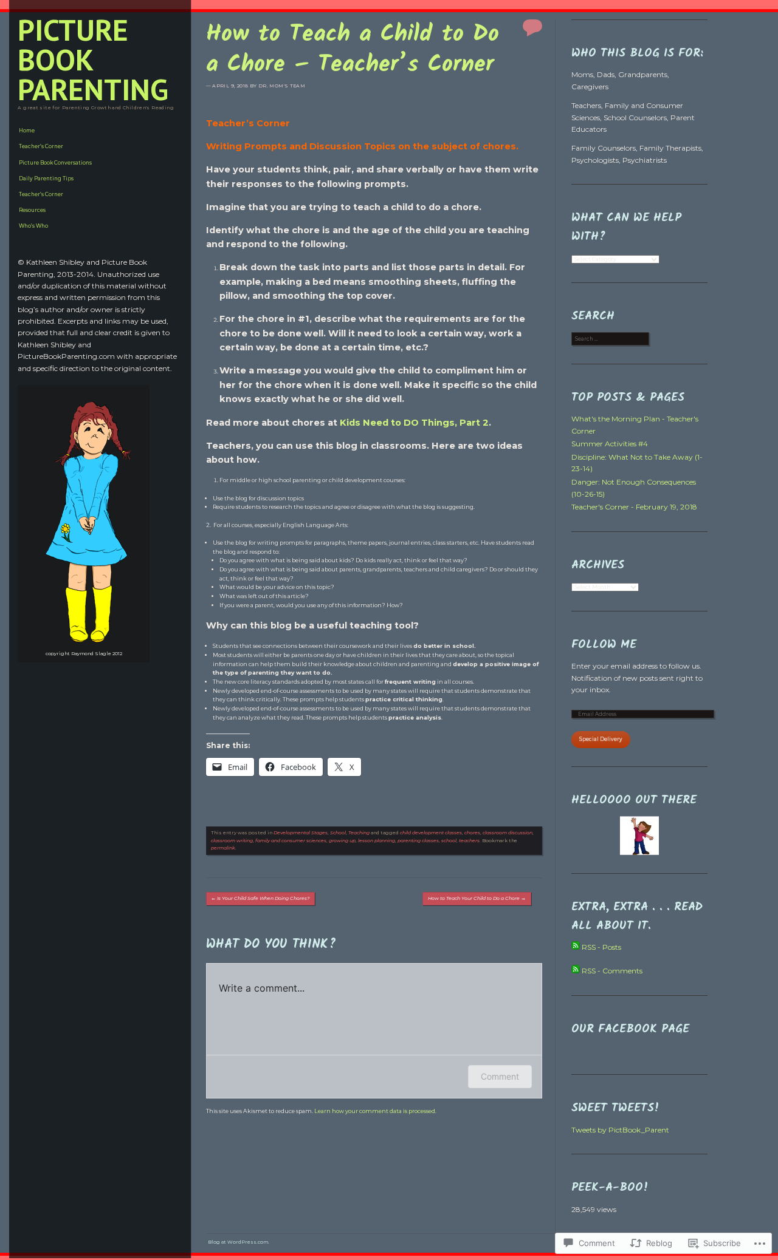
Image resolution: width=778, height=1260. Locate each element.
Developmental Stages (301, 833)
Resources (32, 210)
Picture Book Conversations (55, 163)
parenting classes (418, 840)
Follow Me (603, 645)
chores (472, 833)
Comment (500, 1076)
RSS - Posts (601, 947)
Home (27, 131)
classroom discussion (507, 833)
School (338, 833)
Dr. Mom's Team (281, 86)
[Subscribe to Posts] (575, 947)
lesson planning (376, 840)
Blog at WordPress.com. (238, 1242)
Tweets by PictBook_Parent (620, 1129)
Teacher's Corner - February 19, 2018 (634, 506)
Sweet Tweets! (615, 1108)
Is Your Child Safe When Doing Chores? (260, 898)
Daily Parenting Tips (46, 178)
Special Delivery (600, 739)
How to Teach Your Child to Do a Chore (477, 898)
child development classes (431, 833)
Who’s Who (33, 226)
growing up (342, 840)
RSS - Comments (612, 970)
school (448, 840)
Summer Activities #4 (609, 443)
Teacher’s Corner (41, 146)
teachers (469, 840)
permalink (223, 848)
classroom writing (232, 840)
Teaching (359, 833)
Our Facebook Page (630, 1029)
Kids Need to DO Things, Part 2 (414, 422)
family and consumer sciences (290, 840)
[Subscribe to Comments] (575, 970)
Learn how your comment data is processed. (375, 1111)
